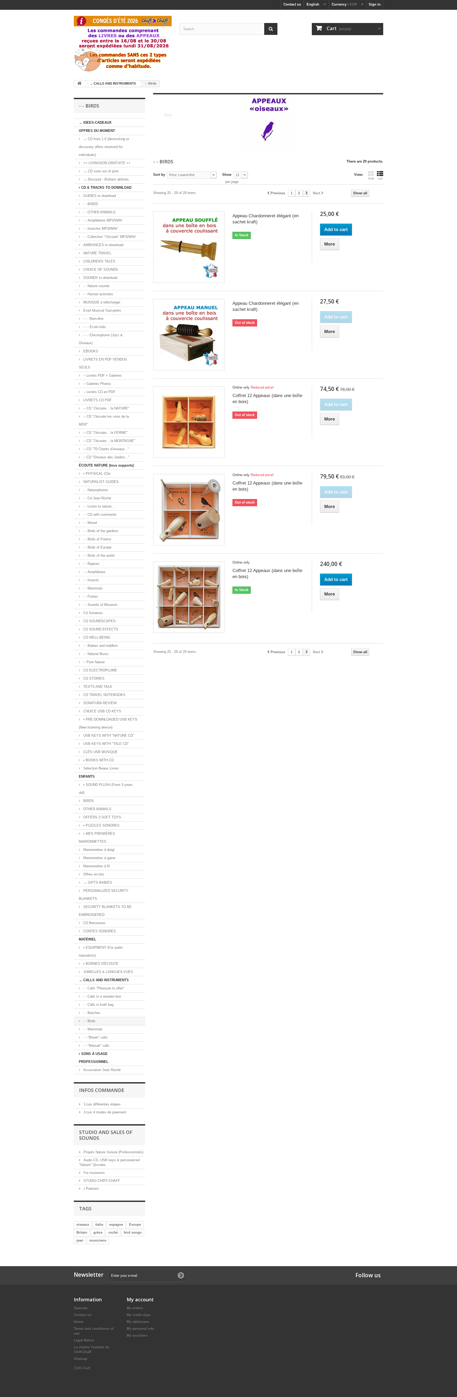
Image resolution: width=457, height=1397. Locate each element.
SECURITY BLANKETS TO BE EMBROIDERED (105, 911)
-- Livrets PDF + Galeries (102, 375)
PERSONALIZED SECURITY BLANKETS (104, 895)
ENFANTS (87, 776)
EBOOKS (90, 351)
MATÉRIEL (87, 939)
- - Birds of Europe (96, 547)
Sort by (159, 175)
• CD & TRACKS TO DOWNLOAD (105, 188)
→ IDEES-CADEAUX (95, 123)
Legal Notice (84, 1340)
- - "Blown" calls (95, 1037)
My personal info (140, 1329)
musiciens (97, 1240)
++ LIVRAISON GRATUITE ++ (106, 163)
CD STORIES (93, 678)
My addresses (138, 1322)
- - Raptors (90, 564)
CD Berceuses (94, 923)
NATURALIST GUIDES (100, 482)
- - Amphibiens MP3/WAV (102, 220)
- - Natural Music (95, 654)
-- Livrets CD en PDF (98, 392)
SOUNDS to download (99, 278)
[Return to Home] (79, 83)
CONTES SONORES (99, 931)
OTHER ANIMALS (96, 809)
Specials (81, 1308)
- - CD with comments (99, 515)
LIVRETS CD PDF (97, 400)
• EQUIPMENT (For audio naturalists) (101, 951)
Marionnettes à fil (96, 866)
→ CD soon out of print (100, 171)
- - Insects (90, 580)
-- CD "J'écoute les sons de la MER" (104, 420)
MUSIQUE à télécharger (101, 302)
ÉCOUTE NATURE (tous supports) (106, 465)
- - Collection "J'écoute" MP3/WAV (109, 237)
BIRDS (88, 801)
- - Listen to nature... (98, 506)
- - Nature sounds (96, 286)
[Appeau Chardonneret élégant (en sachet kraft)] (189, 247)
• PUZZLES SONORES (101, 825)
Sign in (375, 4)
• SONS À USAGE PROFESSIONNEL (93, 1058)
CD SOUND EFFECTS (100, 629)
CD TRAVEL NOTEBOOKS (103, 695)
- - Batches (91, 1013)
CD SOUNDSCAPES (99, 621)
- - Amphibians (94, 572)
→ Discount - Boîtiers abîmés (105, 179)
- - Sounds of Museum (99, 605)
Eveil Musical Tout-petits (101, 310)
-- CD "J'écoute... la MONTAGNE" (108, 441)
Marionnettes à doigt (98, 850)
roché (113, 1232)
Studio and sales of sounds (105, 1135)
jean (79, 1240)
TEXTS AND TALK (97, 687)
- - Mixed (89, 523)
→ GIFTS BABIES (97, 882)
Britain (81, 1232)
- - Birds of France (96, 539)
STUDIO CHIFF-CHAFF (101, 1181)
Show (226, 175)
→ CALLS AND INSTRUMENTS (104, 980)
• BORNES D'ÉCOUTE (100, 964)
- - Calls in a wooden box (101, 996)
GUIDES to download (99, 196)
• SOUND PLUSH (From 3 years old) (106, 789)
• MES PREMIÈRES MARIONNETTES (97, 837)
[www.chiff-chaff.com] (123, 43)
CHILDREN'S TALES (98, 261)
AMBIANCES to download (102, 245)
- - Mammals (92, 588)
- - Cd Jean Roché (96, 498)
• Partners (91, 1189)
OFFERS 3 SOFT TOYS (101, 817)
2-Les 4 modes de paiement (104, 1112)
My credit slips (139, 1315)
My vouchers (137, 1336)
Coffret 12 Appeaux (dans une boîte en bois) (267, 398)
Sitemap (80, 1359)
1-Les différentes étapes (102, 1104)
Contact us (292, 4)
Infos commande (101, 1090)
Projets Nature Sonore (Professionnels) (113, 1152)
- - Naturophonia (95, 490)
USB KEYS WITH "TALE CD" (105, 744)
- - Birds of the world (98, 555)
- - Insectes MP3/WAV (100, 228)
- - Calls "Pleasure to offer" (103, 988)
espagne (116, 1225)
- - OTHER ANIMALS (99, 212)
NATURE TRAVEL (96, 253)
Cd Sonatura (92, 613)
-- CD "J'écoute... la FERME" (105, 433)
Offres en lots (93, 874)
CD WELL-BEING (96, 637)
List (380, 178)
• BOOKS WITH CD (98, 760)
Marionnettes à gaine (98, 858)
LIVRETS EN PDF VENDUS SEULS (103, 363)
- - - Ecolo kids (94, 327)
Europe (135, 1225)
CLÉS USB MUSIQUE (100, 752)
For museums (94, 1173)
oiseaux (82, 1225)
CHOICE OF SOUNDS (100, 269)
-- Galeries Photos (96, 384)
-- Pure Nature (93, 662)
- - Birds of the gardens (100, 531)
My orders (135, 1308)
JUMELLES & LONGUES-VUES (107, 972)
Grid (371, 178)
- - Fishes (90, 596)
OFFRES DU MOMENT (97, 131)
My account (140, 1299)
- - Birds (88, 1021)
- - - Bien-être (92, 319)
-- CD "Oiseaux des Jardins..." (106, 457)
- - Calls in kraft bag (97, 1005)
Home (78, 1322)
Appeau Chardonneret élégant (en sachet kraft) (265, 218)
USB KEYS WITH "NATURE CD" (108, 735)
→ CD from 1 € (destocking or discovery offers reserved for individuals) (104, 147)
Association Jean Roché (101, 1070)
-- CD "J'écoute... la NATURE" (105, 408)
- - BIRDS (90, 204)
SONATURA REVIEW (99, 703)
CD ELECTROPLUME (99, 670)
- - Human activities (97, 294)
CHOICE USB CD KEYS (101, 711)
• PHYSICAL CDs (96, 474)
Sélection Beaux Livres (100, 768)
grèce (97, 1232)
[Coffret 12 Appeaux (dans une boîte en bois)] (189, 422)
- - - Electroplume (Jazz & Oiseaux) (101, 339)
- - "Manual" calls (95, 1046)
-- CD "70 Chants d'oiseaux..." (105, 449)
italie (99, 1225)
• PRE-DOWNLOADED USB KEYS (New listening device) (108, 723)
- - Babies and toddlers (100, 646)
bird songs (132, 1232)
